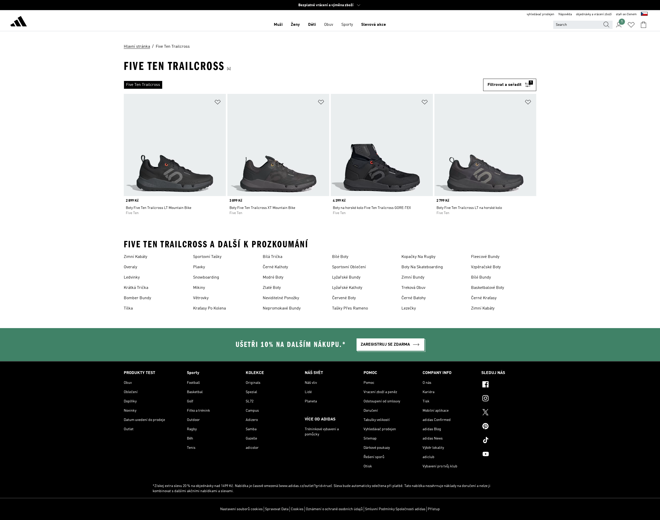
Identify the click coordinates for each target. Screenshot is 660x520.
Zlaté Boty (272, 288)
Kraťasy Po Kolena (209, 308)
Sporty (347, 25)
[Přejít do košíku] (643, 25)
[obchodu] (18, 22)
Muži (278, 25)
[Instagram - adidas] (508, 399)
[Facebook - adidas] (508, 385)
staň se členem (626, 14)
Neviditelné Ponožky (281, 298)
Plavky (199, 267)
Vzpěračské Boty (486, 267)
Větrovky (201, 298)
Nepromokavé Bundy (282, 308)
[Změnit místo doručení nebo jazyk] (644, 14)
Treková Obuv (413, 288)
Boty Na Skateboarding (422, 267)
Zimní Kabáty (135, 257)
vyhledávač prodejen (540, 14)
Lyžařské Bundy (346, 277)
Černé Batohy (413, 298)
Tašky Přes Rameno (350, 308)
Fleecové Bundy (485, 257)
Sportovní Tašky (207, 257)
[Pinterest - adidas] (508, 427)
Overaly (130, 267)
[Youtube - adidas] (508, 455)
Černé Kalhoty (275, 267)
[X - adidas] (508, 413)
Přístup (434, 509)
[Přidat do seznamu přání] (217, 103)
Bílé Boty (340, 257)
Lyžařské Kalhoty (347, 288)
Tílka (128, 308)
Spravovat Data (276, 509)
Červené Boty (344, 298)
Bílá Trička (272, 257)
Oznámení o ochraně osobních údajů (334, 509)
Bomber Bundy (137, 298)
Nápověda (565, 14)
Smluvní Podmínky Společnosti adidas (395, 509)
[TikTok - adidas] (508, 441)
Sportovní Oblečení (349, 267)
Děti (312, 25)
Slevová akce (373, 25)
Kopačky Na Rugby (418, 257)
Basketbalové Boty (487, 288)
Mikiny (199, 288)
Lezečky (408, 308)
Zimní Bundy (412, 277)
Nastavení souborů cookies (241, 509)
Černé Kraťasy (484, 298)
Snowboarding (206, 277)
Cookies (297, 509)
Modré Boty (273, 277)
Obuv (328, 25)
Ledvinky (132, 277)
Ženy (295, 25)
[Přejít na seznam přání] (631, 25)
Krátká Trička (136, 288)
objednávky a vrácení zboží (594, 14)
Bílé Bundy (481, 277)
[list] (303, 85)
